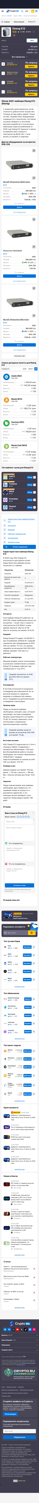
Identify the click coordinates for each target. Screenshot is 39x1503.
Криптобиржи (7, 1340)
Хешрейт (11, 530)
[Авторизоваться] (36, 11)
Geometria (10, 63)
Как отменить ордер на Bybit (14, 1284)
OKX (9, 946)
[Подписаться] (32, 932)
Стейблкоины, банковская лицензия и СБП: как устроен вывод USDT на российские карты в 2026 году (21, 1198)
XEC (23, 32)
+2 (34, 32)
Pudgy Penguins (11, 1084)
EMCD (11, 491)
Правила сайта (6, 1396)
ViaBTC (12, 476)
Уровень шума (14, 542)
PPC (25, 263)
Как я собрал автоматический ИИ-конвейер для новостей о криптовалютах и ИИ (21, 1228)
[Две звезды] (20, 816)
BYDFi (10, 970)
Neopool (12, 506)
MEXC (10, 962)
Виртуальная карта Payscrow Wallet (16, 1276)
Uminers (9, 90)
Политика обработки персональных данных (15, 1393)
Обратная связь (11, 1387)
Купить (31, 66)
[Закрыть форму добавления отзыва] (33, 813)
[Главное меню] (3, 11)
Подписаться (19, 1437)
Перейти (28, 999)
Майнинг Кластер (12, 72)
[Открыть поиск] (22, 11)
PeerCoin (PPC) (17, 422)
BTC (29, 32)
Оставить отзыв (19, 885)
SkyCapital (11, 1014)
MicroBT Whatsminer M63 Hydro (16, 319)
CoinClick (11, 1030)
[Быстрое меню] (32, 11)
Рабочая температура (17, 534)
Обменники (6, 1345)
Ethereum (11, 1058)
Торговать (27, 947)
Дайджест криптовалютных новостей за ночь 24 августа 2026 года (21, 917)
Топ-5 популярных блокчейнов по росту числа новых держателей (23, 1128)
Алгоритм (12, 525)
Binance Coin (10, 1074)
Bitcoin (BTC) (16, 399)
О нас (3, 1387)
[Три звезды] (23, 816)
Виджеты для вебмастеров (10, 1390)
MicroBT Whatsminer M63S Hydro (16, 182)
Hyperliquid (12, 1066)
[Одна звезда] (18, 816)
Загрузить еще (19, 356)
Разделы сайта (7, 1350)
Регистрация (10, 1414)
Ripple (10, 1093)
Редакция (21, 1387)
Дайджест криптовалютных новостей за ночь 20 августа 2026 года (23, 1161)
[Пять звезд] (28, 816)
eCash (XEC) (16, 376)
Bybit (9, 954)
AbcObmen (12, 1006)
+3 (35, 262)
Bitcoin (10, 1050)
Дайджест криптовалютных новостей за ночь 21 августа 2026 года (23, 1149)
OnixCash (11, 1022)
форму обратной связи (28, 1363)
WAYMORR (10, 81)
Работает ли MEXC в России (13, 1291)
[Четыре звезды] (26, 816)
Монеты (4, 1335)
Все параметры (18, 57)
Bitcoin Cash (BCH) (19, 445)
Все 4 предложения (20, 212)
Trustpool (13, 484)
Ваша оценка (10, 817)
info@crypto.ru (21, 1364)
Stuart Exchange (13, 998)
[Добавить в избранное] (14, 35)
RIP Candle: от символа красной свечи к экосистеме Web (22, 1184)
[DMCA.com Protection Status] (19, 1481)
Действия (27, 1051)
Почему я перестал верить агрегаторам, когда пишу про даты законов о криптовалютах (22, 1214)
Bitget (10, 978)
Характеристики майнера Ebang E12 (21, 520)
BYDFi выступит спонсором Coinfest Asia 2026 (20, 1138)
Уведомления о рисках (26, 1390)
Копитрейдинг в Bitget (11, 1299)
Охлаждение (13, 538)
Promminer (13, 499)
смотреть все (20, 986)
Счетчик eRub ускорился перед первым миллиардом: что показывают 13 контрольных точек (22, 1243)
